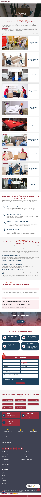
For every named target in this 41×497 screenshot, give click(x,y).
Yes (21, 379)
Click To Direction (9, 423)
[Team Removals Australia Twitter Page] (11, 448)
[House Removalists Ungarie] (15, 43)
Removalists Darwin (5, 462)
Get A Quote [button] (6, 495)
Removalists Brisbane (5, 461)
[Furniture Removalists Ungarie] (14, 60)
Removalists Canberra (6, 466)
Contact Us (4, 480)
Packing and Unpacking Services (26, 459)
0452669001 (28, 417)
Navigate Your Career (5, 481)
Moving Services (24, 454)
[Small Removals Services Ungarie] (15, 154)
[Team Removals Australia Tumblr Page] (19, 448)
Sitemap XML (4, 483)
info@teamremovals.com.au (11, 415)
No (24, 379)
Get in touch (20, 321)
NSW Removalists (20, 404)
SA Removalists (33, 400)
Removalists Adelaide (5, 459)
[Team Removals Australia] (6, 2)
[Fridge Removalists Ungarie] (15, 169)
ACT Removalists (8, 400)
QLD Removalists (33, 404)
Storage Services (24, 461)
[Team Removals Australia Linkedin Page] (14, 448)
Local (28, 381)
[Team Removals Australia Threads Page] (8, 448)
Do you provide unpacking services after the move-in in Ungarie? (16, 304)
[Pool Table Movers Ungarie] (14, 124)
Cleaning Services (24, 456)
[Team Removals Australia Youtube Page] (22, 448)
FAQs (3, 477)
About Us (3, 473)
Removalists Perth (5, 456)
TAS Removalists (8, 407)
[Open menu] (39, 2)
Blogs (3, 478)
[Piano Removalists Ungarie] (15, 108)
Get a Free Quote (20, 357)
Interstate (23, 381)
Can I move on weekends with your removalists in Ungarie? (15, 307)
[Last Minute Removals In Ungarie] (14, 140)
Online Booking (23, 462)
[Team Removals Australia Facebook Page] (3, 448)
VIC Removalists (8, 404)
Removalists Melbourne (6, 454)
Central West (21, 14)
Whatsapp (35, 495)
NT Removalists (20, 400)
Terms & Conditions (5, 485)
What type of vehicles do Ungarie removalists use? (13, 298)
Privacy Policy (4, 486)
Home (15, 14)
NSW (18, 14)
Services (3, 475)
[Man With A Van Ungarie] (15, 75)
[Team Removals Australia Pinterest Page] (16, 448)
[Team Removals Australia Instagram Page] (6, 448)
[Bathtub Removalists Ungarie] (14, 183)
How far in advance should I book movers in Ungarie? (14, 288)
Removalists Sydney (5, 464)
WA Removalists (20, 407)
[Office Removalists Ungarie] (15, 91)
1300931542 (28, 415)
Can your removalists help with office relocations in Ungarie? (15, 301)
